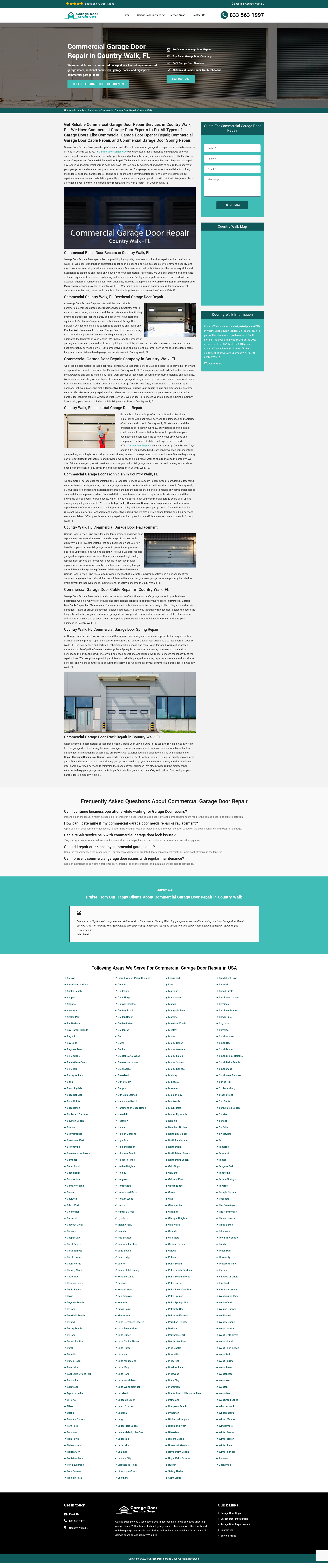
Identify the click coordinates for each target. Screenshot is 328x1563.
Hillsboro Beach (126, 1149)
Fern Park (72, 1421)
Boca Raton (73, 1103)
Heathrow (123, 1116)
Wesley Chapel (227, 1317)
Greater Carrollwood (129, 1051)
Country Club (74, 1259)
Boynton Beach (75, 1116)
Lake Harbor (124, 1343)
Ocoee (171, 1188)
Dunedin (71, 1350)
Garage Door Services (149, 15)
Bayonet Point (75, 1045)
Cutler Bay (72, 1272)
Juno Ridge (124, 1253)
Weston (223, 1382)
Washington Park (228, 1292)
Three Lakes (226, 1220)
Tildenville (224, 1227)
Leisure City (124, 1454)
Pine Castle (174, 1343)
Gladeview (123, 986)
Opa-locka (174, 1220)
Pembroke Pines (177, 1337)
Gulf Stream (124, 1077)
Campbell (72, 1155)
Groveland (123, 1071)
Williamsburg (226, 1408)
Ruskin (172, 1460)
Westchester (226, 1369)
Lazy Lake (123, 1441)
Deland (71, 1317)
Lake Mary (123, 1363)
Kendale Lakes (126, 1272)
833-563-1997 (247, 15)
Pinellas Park (175, 1363)
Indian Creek (125, 1220)
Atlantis (71, 999)
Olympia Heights (177, 1214)
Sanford (223, 980)
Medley (172, 1025)
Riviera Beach (176, 1434)
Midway (172, 1071)
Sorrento (224, 1025)
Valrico (223, 1266)
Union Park (225, 1246)
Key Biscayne (125, 1292)
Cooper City (73, 1233)
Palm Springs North (179, 1298)
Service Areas (177, 15)
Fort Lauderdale (76, 1460)
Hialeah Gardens (127, 1129)
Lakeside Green (126, 1395)
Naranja (172, 1116)
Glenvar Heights (127, 999)
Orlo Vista (173, 1233)
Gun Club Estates (127, 1090)
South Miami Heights (231, 1051)
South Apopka (227, 1032)
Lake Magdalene (127, 1356)
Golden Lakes (125, 1019)
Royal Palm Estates (179, 1454)
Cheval (70, 1188)
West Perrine (226, 1356)
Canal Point (73, 1162)
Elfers (70, 1402)
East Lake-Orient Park (79, 1369)
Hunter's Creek (126, 1207)
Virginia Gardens (228, 1285)
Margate (173, 1012)
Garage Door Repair (231, 1509)
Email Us (74, 1510)
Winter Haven (226, 1434)
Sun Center (225, 1097)
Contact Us (199, 15)
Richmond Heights (178, 1415)
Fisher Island (74, 1441)
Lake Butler (124, 1330)
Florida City (73, 1447)
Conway (71, 1227)
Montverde (174, 1097)
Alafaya (71, 974)
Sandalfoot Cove (228, 974)
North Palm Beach (178, 1155)
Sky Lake (224, 1019)
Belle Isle (72, 1064)
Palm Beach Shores (179, 1272)
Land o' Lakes (126, 1402)
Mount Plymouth (177, 1110)
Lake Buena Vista (127, 1324)
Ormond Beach (176, 1240)
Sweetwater (225, 1129)
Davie (70, 1292)
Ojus (170, 1194)
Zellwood (224, 1454)
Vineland (224, 1279)
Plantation (174, 1382)
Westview (224, 1389)
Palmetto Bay (175, 1304)
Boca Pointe (73, 1097)
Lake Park (123, 1369)
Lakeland (123, 1389)
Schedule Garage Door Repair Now (98, 84)
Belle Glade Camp (77, 1058)
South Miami (226, 1045)
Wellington (225, 1311)
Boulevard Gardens (77, 1110)
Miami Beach (175, 1038)
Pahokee (173, 1253)
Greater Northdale (128, 1058)
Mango (172, 999)
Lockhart (123, 1473)
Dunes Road (73, 1356)
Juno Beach (124, 1246)
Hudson (122, 1201)
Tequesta (224, 1194)
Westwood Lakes (228, 1395)
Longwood (174, 974)
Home (126, 15)
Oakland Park (175, 1175)
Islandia (122, 1227)
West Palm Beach (229, 1343)
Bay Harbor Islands (77, 1025)
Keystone (123, 1298)
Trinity (222, 1240)
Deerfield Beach (76, 1311)
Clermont (72, 1214)
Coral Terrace (74, 1253)
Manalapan (174, 993)
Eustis (70, 1408)
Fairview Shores (76, 1415)
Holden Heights (126, 1162)
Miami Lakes (175, 1051)
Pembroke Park (177, 1330)
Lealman (122, 1447)
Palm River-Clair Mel (180, 1285)
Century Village (75, 1181)
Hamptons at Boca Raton (132, 1103)
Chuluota (72, 1194)
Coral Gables (74, 1240)
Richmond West (177, 1421)
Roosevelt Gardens (179, 1441)
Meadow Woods (177, 1019)
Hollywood (123, 1175)
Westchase (225, 1363)
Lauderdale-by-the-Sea (130, 1428)
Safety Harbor (176, 1467)
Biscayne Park (75, 1071)
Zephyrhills (225, 1460)
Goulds (122, 1045)
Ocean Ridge (175, 1181)
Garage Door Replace (139, 445)
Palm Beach (175, 1259)
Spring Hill (225, 1077)
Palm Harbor (175, 1279)
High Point (123, 1136)
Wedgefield (225, 1298)
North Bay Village (178, 1129)
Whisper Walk (227, 1402)
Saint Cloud (174, 1473)
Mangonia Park (176, 1006)
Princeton (173, 1408)
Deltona (71, 1330)
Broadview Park (75, 1136)
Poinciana (173, 1395)
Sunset (223, 1116)
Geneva (122, 980)
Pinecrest (173, 1356)
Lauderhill (123, 1434)
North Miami (175, 1142)
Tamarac (224, 1142)
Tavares (223, 1181)
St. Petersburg (227, 1084)
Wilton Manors (227, 1415)
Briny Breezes (74, 1129)
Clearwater (73, 1207)
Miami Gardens (177, 1045)
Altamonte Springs (77, 980)
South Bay (224, 1038)
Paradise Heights (178, 1317)
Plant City (173, 1376)
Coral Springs (74, 1246)
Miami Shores (176, 1058)
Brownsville (73, 1142)
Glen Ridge (124, 993)
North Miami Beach (179, 1149)
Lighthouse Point (127, 1460)
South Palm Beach (229, 1058)
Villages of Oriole (228, 1272)
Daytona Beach (75, 1298)
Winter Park (225, 1441)
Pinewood (173, 1369)
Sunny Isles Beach (229, 1103)
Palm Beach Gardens (180, 1266)
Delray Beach (74, 1324)
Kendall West (125, 1285)
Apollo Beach (74, 986)
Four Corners (74, 1467)
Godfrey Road (125, 1006)
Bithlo (70, 1077)
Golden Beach (125, 1012)
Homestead (124, 1181)
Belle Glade (73, 1051)
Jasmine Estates (127, 1240)
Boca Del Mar (74, 1090)
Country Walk (74, 1266)
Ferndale (72, 1428)
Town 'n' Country (228, 1233)
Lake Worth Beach (128, 1376)
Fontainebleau (75, 1454)
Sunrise (223, 1110)
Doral (70, 1343)
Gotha (121, 1038)
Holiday (122, 1168)
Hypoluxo (123, 1214)
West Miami (226, 1337)
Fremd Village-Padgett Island (134, 974)
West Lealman (227, 1324)
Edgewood (72, 1382)
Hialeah (122, 1123)
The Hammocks (228, 1207)
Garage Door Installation (234, 1514)
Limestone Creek (127, 1467)
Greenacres (124, 1064)
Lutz (170, 980)
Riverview (173, 1428)
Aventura (72, 1006)
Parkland (173, 1324)
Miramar (173, 1084)
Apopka (71, 993)
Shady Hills (225, 1012)
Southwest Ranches (230, 1071)
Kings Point (124, 1304)
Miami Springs (176, 1064)
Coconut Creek (75, 1220)
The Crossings (227, 1201)
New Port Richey (177, 1123)
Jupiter (122, 1259)
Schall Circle (226, 986)
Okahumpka (175, 1201)
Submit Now (232, 205)
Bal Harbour (73, 1019)
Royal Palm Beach (178, 1447)
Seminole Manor (228, 1006)
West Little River (228, 1330)
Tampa (223, 1155)
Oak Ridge (174, 1162)
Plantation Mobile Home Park (184, 1389)
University (224, 1253)
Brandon (71, 1123)
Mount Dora (174, 1103)
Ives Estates (125, 1233)
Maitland (173, 986)
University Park (227, 1259)
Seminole (224, 999)
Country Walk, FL (254, 4)
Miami (171, 1032)
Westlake (224, 1376)
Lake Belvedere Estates (131, 1317)
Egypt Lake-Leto (76, 1389)
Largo (121, 1415)
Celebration (73, 1175)
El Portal (71, 1395)
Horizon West (125, 1194)
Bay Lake (72, 1038)
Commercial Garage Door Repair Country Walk (126, 110)
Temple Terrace (228, 1188)
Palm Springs (175, 1292)
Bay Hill (71, 1032)
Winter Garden (227, 1428)
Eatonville (72, 1376)
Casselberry (73, 1168)
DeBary (71, 1304)
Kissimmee (124, 1311)
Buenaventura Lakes (78, 1149)
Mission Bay (175, 1090)
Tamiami (224, 1149)
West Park (225, 1350)
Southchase (225, 1064)
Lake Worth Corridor (129, 1382)
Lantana (122, 1408)
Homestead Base (127, 1188)
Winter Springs (227, 1447)
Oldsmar (173, 1207)
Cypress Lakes (75, 1279)
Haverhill (123, 1110)
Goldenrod (123, 1025)
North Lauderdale (178, 1136)
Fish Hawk (73, 1434)
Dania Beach (74, 1285)
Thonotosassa (227, 1214)
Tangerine (224, 1168)
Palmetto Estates (178, 1311)
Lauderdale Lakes (128, 1421)
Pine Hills (173, 1350)
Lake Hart (123, 1350)
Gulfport (122, 1084)
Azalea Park (73, 1012)
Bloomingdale (74, 1084)
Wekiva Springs (227, 1304)
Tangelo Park (226, 1162)
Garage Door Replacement (235, 1520)
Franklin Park (74, 1473)
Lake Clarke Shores (129, 1337)
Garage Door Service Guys (113, 152)
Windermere (226, 1421)
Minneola (173, 1077)
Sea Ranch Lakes (229, 993)
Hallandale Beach (127, 1097)
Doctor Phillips (75, 1337)
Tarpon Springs (227, 1175)
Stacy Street (226, 1090)
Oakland (172, 1168)
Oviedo (172, 1246)
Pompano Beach (177, 1402)
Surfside (223, 1123)
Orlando (172, 1227)
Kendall (122, 1279)
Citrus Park (73, 1201)
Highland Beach (126, 1142)
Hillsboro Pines (126, 1155)
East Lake (72, 1363)
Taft (221, 1136)
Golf (120, 1032)
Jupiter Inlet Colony (128, 1266)
